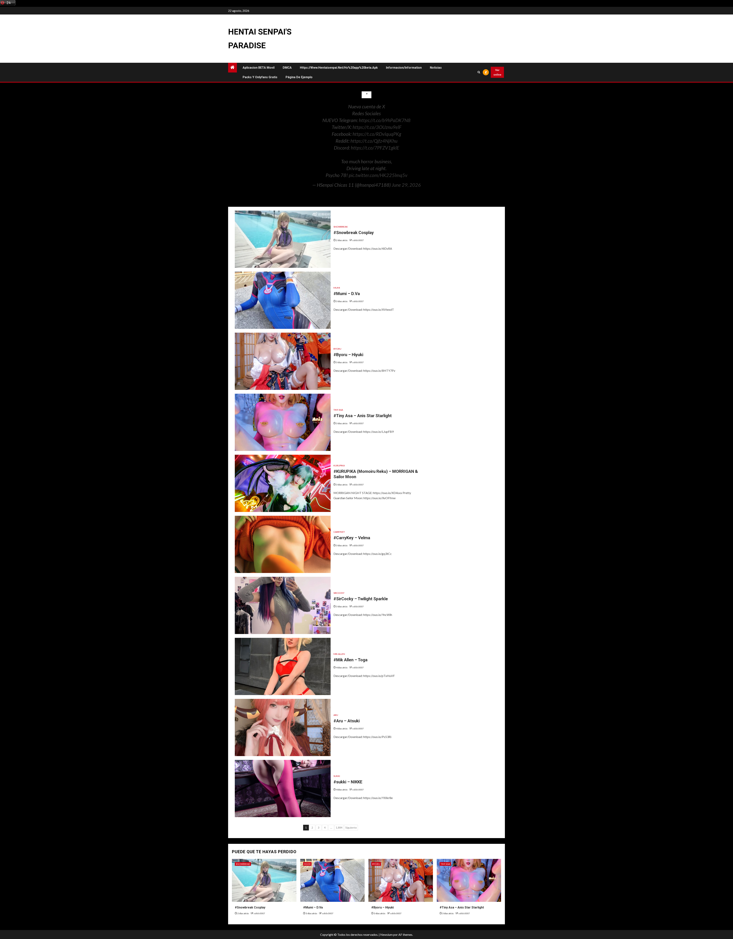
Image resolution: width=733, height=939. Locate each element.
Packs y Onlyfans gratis (260, 77)
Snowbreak (340, 226)
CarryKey (339, 531)
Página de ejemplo (299, 77)
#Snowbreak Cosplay (353, 232)
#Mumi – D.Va (346, 293)
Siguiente (351, 827)
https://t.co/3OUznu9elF (377, 127)
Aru (335, 715)
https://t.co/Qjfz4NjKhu (373, 141)
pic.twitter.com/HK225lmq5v (378, 175)
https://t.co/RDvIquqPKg (377, 134)
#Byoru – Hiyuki (348, 354)
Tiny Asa (338, 409)
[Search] (479, 72)
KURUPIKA (339, 465)
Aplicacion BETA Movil (258, 67)
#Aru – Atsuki (346, 721)
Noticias (436, 67)
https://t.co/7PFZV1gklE (375, 147)
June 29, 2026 (406, 185)
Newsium (386, 934)
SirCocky (338, 592)
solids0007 (358, 240)
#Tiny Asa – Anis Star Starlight (362, 415)
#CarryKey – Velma (351, 537)
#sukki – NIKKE (347, 782)
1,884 (339, 827)
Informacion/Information (404, 67)
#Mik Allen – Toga (350, 659)
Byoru (337, 348)
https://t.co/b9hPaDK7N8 (385, 120)
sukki (336, 776)
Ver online (497, 72)
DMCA (287, 67)
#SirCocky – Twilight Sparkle (360, 598)
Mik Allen (339, 654)
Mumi (336, 287)
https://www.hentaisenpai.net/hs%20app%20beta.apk (339, 67)
